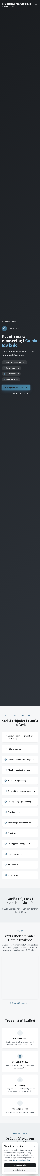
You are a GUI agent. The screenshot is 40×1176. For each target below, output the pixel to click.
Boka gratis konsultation (16, 387)
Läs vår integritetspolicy (21, 1160)
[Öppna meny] (36, 4)
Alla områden (10, 321)
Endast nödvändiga (20, 1170)
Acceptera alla (20, 1165)
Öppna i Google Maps (21, 1003)
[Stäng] (35, 1146)
